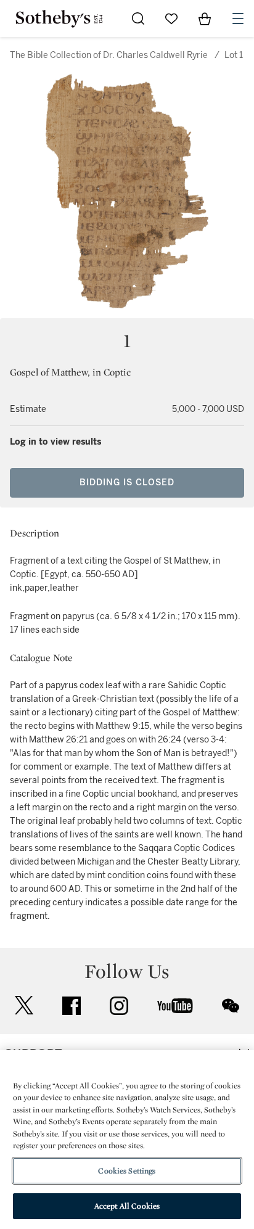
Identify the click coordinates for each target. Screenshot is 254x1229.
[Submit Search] (138, 18)
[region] (127, 1139)
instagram (119, 1006)
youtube (175, 1005)
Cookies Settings (126, 1170)
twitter (24, 1005)
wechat (230, 1005)
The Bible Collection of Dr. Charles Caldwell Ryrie (109, 55)
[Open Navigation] (238, 18)
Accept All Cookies (127, 1206)
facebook (71, 1006)
